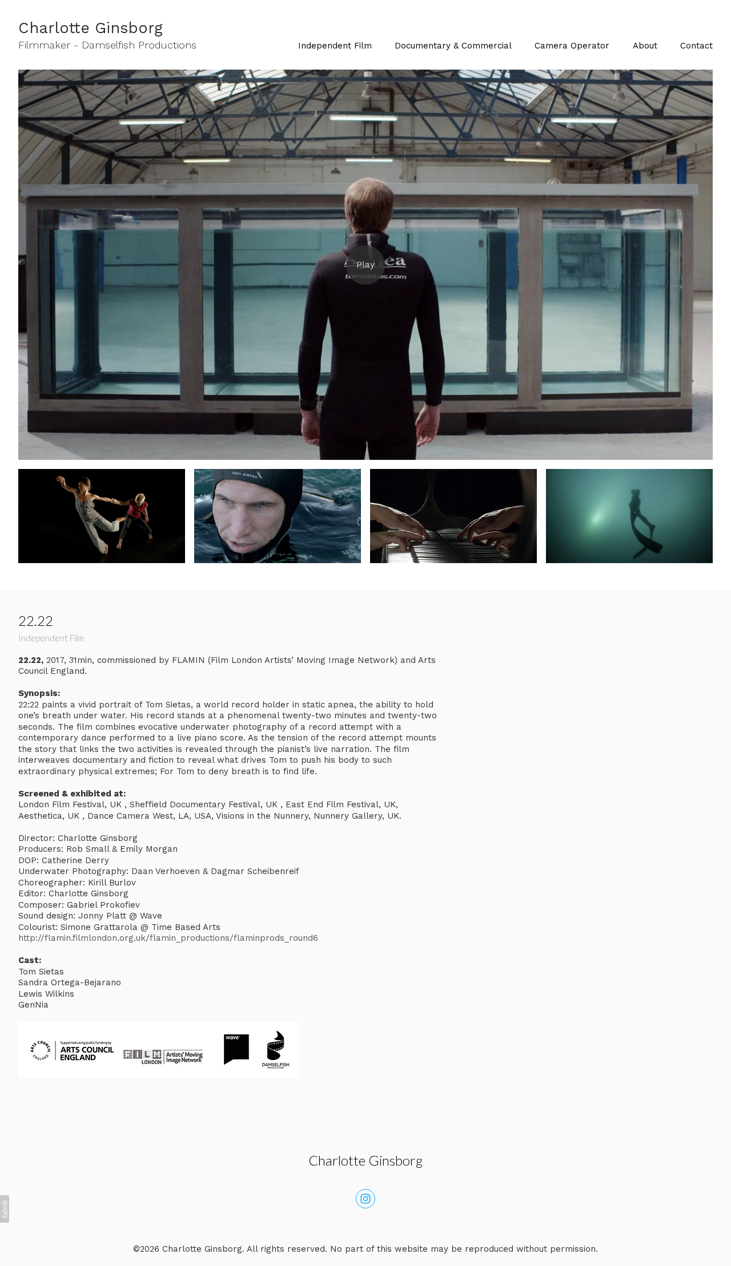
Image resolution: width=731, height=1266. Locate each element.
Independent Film (335, 46)
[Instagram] (365, 1198)
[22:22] (365, 265)
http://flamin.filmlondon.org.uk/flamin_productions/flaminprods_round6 (168, 938)
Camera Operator (572, 46)
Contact (696, 46)
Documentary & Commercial (453, 46)
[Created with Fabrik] (4, 1209)
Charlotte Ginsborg (365, 1160)
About (645, 46)
